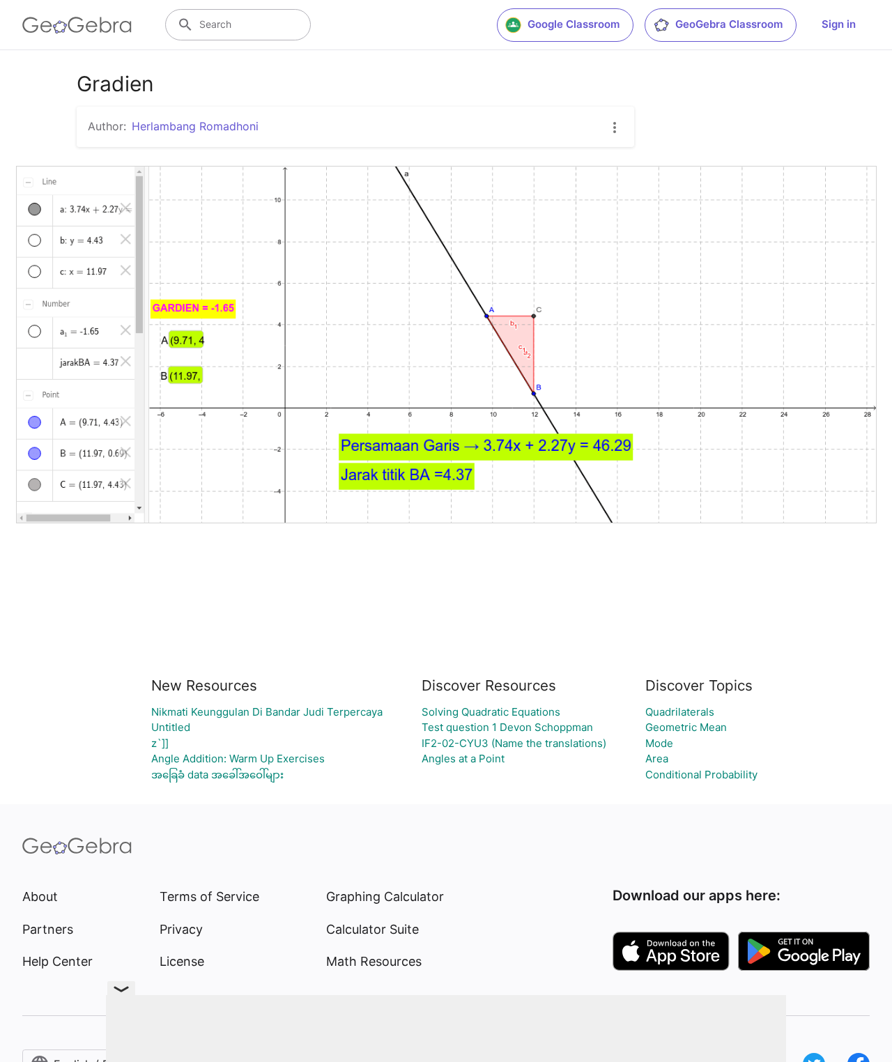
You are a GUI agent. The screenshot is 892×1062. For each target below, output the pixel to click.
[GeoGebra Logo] (77, 25)
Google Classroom (574, 24)
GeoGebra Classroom (729, 24)
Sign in (839, 24)
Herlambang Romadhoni (195, 126)
